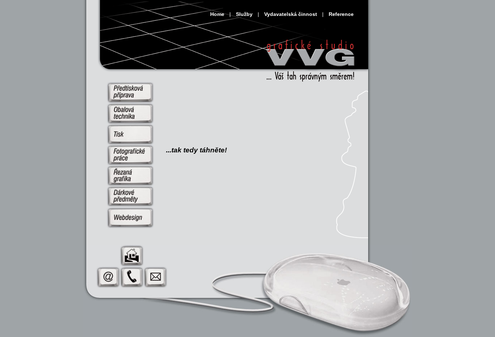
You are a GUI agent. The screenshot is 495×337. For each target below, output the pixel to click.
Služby (244, 14)
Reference (341, 14)
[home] (311, 58)
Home (217, 14)
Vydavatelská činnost (290, 14)
